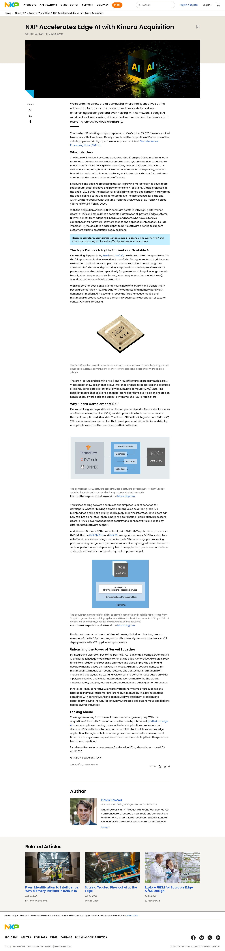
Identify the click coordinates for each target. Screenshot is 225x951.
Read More (95, 915)
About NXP (20, 13)
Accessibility (47, 946)
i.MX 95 (113, 535)
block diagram (126, 496)
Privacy (8, 946)
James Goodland (37, 900)
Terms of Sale (33, 946)
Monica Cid (154, 900)
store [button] (117, 5)
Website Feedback (62, 946)
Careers (26, 937)
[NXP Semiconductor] (12, 5)
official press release (122, 241)
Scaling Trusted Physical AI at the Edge (111, 889)
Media (53, 937)
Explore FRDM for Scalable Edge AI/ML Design (169, 889)
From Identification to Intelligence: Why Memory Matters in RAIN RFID (52, 889)
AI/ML (79, 764)
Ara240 (119, 255)
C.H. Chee (93, 900)
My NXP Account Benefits (91, 937)
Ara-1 (105, 255)
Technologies (91, 764)
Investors (40, 937)
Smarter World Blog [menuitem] (39, 13)
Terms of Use (19, 946)
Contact (66, 937)
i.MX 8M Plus (96, 535)
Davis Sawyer (56, 33)
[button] (207, 5)
